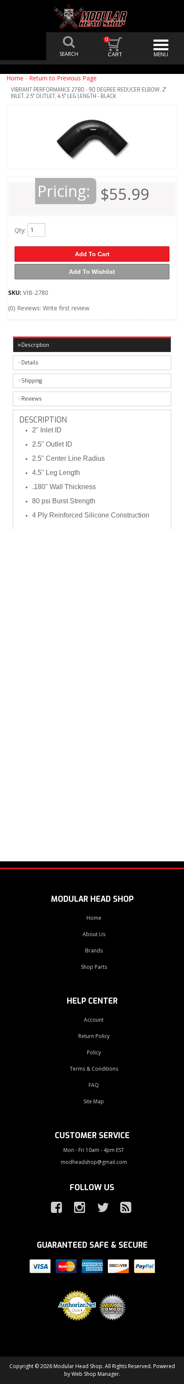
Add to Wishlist (92, 271)
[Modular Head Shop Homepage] (92, 17)
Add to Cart (92, 254)
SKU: (15, 292)
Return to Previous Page (63, 78)
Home (15, 78)
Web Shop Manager (95, 1374)
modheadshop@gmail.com (94, 1162)
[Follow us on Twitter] (99, 1208)
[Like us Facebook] (53, 1208)
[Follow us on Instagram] (76, 1208)
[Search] (69, 46)
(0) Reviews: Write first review (48, 308)
